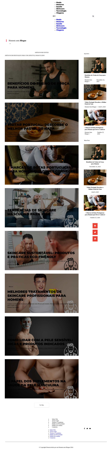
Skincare (60, 9)
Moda (58, 2)
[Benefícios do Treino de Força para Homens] (95, 65)
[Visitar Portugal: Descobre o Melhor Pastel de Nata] (95, 92)
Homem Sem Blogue (13, 93)
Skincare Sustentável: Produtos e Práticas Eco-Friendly (41, 255)
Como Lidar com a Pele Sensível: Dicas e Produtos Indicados (40, 342)
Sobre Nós (55, 419)
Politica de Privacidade (58, 424)
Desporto (11, 78)
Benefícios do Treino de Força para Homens (38, 85)
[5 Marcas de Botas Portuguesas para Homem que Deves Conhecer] (95, 117)
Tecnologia (61, 11)
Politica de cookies (57, 425)
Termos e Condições (57, 422)
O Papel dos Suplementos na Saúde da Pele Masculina (36, 383)
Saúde (59, 7)
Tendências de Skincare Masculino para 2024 (31, 212)
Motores (60, 4)
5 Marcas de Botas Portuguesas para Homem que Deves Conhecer (41, 169)
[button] (59, 16)
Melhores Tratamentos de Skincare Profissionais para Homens (36, 296)
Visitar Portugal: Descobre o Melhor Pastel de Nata (37, 127)
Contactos (54, 427)
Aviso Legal (55, 420)
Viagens (60, 13)
